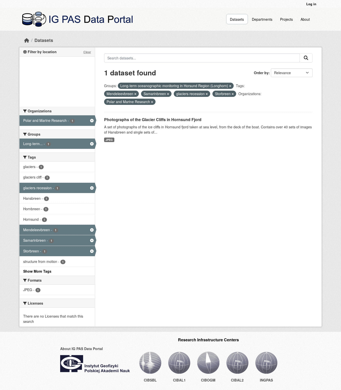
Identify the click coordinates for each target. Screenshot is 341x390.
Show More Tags (37, 271)
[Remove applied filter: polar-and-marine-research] (152, 102)
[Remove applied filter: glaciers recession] (207, 94)
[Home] (26, 40)
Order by (261, 72)
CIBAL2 (237, 380)
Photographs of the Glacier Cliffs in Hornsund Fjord (152, 119)
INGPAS (266, 380)
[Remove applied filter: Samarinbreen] (168, 94)
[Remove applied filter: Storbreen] (233, 94)
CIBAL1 (179, 380)
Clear (87, 52)
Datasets (237, 19)
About (305, 19)
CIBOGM (208, 380)
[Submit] (306, 57)
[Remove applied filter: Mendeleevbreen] (135, 94)
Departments (262, 19)
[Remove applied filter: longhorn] (230, 86)
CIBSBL (150, 380)
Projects (286, 19)
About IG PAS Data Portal (81, 348)
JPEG (109, 140)
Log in (311, 3)
